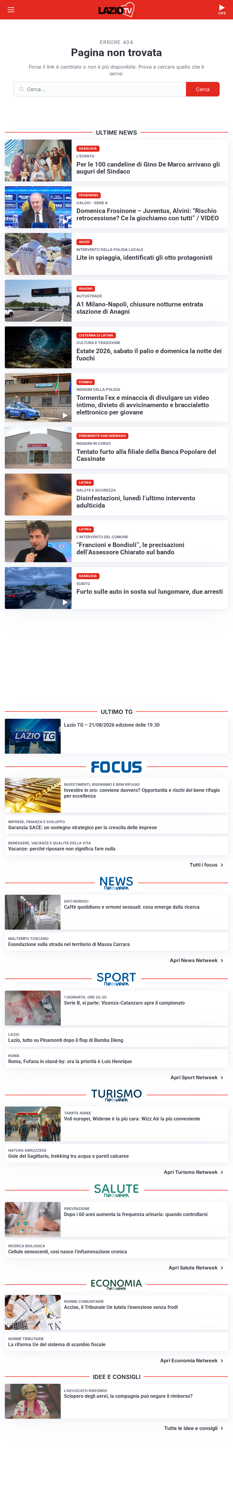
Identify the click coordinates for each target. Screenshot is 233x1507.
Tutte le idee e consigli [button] (191, 1428)
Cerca (203, 89)
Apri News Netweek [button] (194, 960)
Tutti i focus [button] (204, 865)
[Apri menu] (11, 9)
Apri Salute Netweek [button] (193, 1268)
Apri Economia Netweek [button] (189, 1360)
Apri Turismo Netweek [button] (191, 1172)
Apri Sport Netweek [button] (194, 1077)
